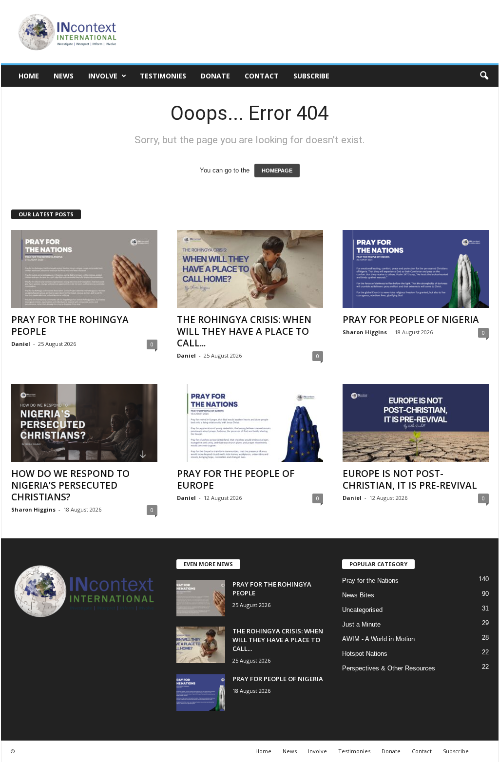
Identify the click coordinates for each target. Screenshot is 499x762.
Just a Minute (361, 624)
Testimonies (163, 75)
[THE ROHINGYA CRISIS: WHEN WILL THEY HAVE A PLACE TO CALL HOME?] (250, 269)
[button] (484, 76)
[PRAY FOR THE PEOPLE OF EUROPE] (250, 423)
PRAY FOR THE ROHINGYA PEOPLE (70, 325)
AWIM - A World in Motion (378, 639)
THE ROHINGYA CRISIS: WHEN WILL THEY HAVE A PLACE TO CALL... (244, 331)
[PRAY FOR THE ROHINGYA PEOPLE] (84, 269)
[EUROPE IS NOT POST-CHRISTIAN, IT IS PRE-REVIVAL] (416, 423)
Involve (102, 75)
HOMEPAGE (277, 170)
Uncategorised (362, 609)
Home (29, 75)
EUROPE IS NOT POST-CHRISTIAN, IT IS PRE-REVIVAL (410, 479)
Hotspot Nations (364, 653)
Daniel (20, 343)
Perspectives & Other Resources (388, 668)
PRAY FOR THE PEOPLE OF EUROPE (235, 479)
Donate (215, 75)
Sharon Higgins (365, 332)
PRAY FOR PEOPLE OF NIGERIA (411, 319)
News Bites (358, 595)
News (64, 75)
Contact (262, 75)
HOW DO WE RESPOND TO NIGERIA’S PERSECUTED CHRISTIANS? (70, 485)
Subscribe (311, 75)
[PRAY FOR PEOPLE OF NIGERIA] (416, 269)
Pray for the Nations (370, 580)
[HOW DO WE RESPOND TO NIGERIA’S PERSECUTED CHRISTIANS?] (84, 423)
